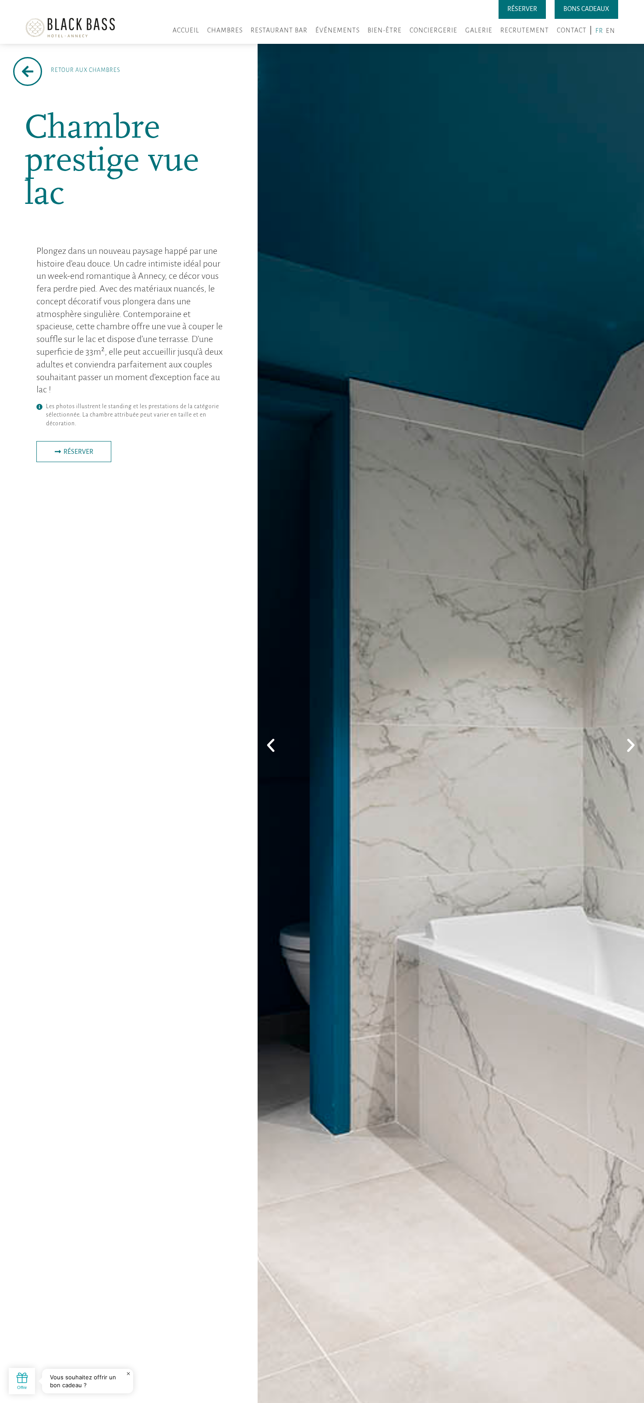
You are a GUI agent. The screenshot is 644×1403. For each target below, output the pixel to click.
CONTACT (572, 30)
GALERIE (478, 30)
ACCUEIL (186, 30)
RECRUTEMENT (524, 30)
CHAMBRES (225, 30)
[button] (271, 745)
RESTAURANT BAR (279, 30)
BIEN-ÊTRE (385, 30)
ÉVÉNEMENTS (337, 30)
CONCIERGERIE (433, 30)
